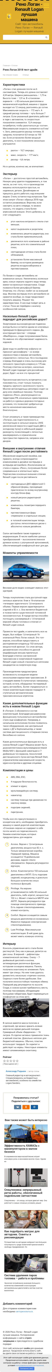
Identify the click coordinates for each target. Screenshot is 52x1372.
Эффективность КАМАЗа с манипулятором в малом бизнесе (21, 1148)
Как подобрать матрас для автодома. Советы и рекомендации (22, 1234)
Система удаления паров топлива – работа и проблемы (24, 1277)
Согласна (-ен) (26, 1368)
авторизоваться (24, 1311)
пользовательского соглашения (29, 1365)
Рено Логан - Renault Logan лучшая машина (29, 11)
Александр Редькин (16, 1071)
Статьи (26, 75)
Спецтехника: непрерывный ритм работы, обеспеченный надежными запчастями (23, 1193)
